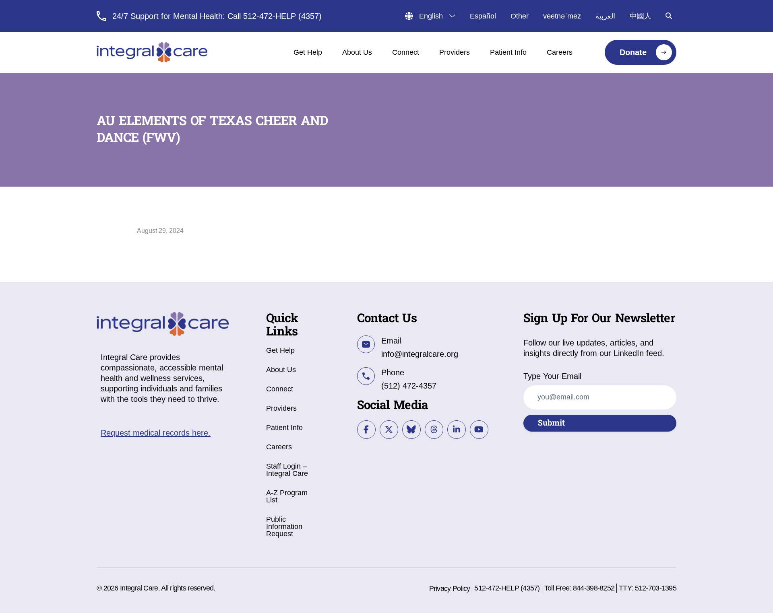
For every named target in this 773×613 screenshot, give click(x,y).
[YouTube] (479, 429)
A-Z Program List (287, 496)
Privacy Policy (449, 588)
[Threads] (434, 429)
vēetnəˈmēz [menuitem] (562, 16)
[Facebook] (366, 429)
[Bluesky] (411, 429)
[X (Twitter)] (389, 429)
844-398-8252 (593, 588)
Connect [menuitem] (405, 52)
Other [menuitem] (520, 16)
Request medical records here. (156, 432)
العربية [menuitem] (605, 16)
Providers (281, 408)
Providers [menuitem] (454, 52)
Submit (551, 423)
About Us (281, 369)
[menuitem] (640, 52)
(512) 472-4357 (408, 385)
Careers (279, 446)
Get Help (280, 350)
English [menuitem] (431, 16)
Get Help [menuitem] (307, 52)
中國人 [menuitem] (640, 16)
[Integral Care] (152, 52)
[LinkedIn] (456, 429)
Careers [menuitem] (560, 52)
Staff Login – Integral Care (287, 470)
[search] (668, 16)
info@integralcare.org (419, 354)
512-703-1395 (655, 588)
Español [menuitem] (483, 16)
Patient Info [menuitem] (508, 52)
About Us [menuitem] (357, 52)
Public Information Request (284, 526)
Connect (279, 389)
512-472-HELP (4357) (506, 588)
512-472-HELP (269, 16)
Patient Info (284, 427)
